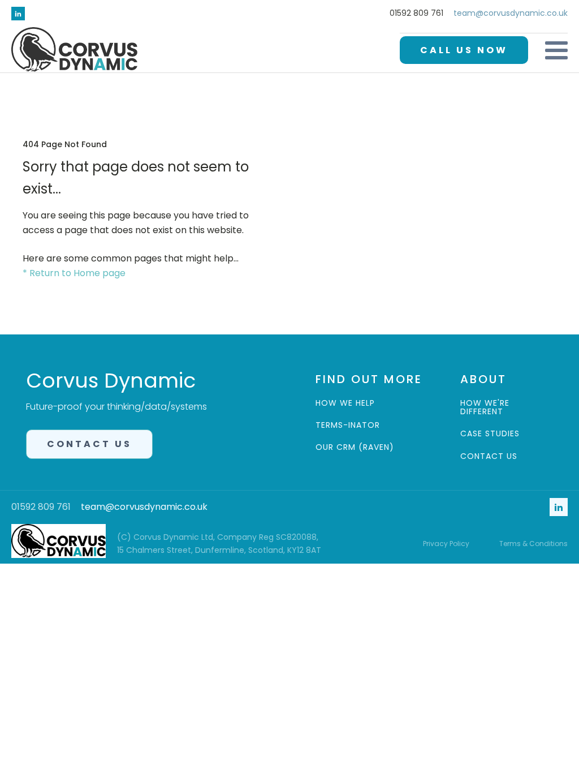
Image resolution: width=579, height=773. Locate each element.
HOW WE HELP (345, 403)
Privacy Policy (446, 543)
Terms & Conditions (533, 543)
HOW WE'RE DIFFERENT (484, 407)
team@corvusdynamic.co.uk (510, 13)
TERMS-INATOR (348, 425)
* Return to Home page (74, 273)
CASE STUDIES (490, 434)
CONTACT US (89, 443)
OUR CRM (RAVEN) (355, 447)
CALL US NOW (464, 50)
